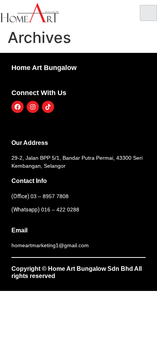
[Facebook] (17, 107)
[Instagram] (33, 107)
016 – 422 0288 (59, 210)
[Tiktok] (48, 107)
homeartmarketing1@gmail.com (50, 245)
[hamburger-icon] (148, 13)
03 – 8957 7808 (49, 196)
